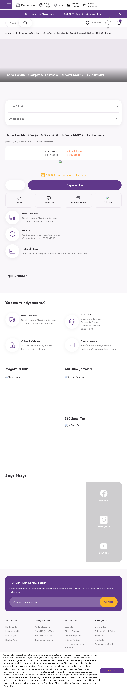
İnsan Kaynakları (13, 631)
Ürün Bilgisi (15, 106)
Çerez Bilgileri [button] (10, 686)
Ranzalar (99, 635)
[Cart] (119, 23)
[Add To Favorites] (18, 200)
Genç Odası (100, 627)
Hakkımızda (11, 627)
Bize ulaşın (10, 635)
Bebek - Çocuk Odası (105, 631)
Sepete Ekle (75, 185)
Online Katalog (42, 627)
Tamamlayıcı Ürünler (105, 644)
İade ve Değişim (73, 640)
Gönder (108, 601)
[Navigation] (8, 4)
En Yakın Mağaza (43, 635)
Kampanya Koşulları (44, 640)
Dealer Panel (11, 640)
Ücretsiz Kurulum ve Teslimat (75, 646)
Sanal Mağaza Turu (44, 631)
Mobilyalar (100, 640)
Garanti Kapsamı (73, 635)
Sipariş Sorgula (72, 631)
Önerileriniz (16, 118)
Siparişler (69, 627)
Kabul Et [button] (112, 671)
